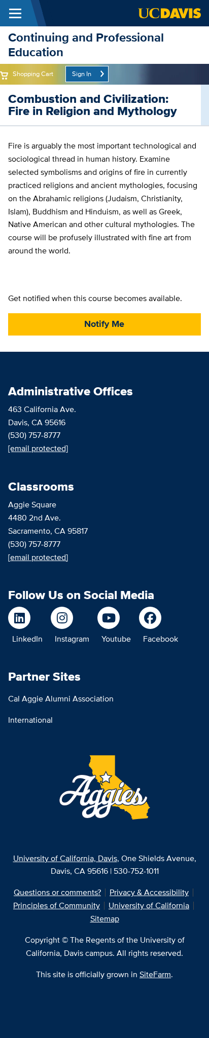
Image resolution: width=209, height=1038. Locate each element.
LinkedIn (27, 639)
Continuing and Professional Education (86, 44)
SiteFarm (155, 974)
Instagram (72, 639)
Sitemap (104, 918)
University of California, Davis (65, 858)
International (30, 720)
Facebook (160, 639)
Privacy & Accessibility (149, 892)
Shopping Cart (33, 74)
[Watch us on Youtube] (114, 618)
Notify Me (104, 323)
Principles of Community (56, 905)
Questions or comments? (57, 892)
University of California (149, 905)
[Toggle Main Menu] (15, 13)
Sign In (81, 74)
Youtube (116, 639)
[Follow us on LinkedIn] (25, 618)
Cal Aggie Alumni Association (61, 699)
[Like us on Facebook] (158, 618)
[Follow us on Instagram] (70, 618)
